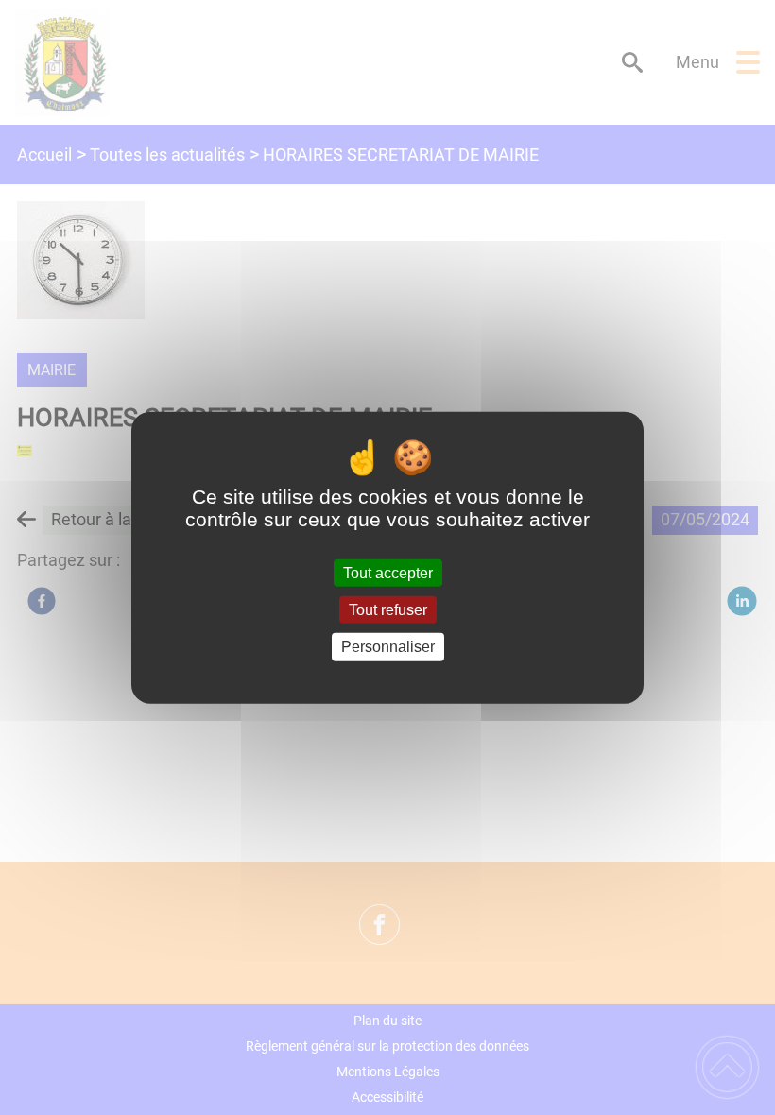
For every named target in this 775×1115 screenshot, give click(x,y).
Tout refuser (388, 610)
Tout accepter (388, 573)
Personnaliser (388, 647)
